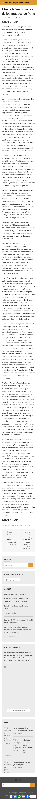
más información (10, 613)
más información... (10, 637)
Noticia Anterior (12, 539)
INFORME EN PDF (18, 710)
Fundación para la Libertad (17, 2)
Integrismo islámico (17, 525)
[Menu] (3, 3)
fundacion (17, 17)
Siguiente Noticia (26, 540)
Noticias (27, 525)
